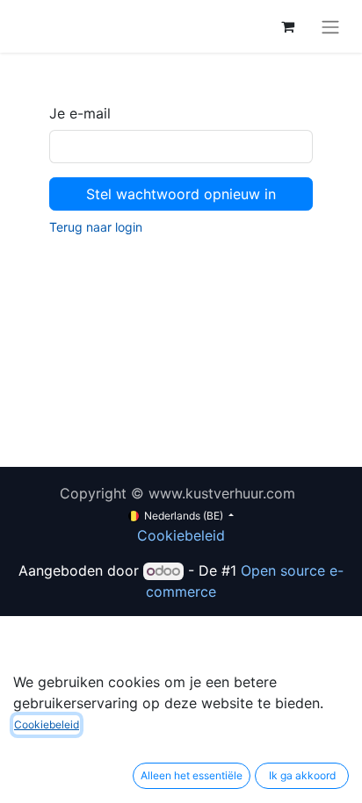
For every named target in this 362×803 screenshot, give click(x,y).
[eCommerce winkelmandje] (287, 26)
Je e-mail (80, 113)
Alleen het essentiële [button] (192, 775)
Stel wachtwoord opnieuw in (181, 194)
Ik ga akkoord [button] (302, 775)
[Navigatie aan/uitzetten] (330, 26)
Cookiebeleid (181, 535)
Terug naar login (95, 226)
